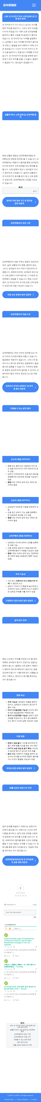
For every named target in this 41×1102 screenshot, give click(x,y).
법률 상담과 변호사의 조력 (22, 1045)
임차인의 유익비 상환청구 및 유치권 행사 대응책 (19, 387)
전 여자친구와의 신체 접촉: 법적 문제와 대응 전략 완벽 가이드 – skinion (20, 988)
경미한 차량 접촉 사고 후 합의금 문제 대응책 (19, 202)
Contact (34, 1099)
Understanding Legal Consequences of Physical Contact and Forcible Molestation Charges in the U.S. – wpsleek (19, 942)
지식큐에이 (9, 5)
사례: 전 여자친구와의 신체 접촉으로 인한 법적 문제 (22, 1026)
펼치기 (35, 191)
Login (34, 904)
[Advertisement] (20, 81)
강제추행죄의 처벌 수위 (22, 1037)
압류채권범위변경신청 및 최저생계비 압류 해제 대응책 (19, 861)
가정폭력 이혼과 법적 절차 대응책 (19, 600)
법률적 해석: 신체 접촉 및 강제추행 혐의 (22, 1030)
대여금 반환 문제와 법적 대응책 (19, 768)
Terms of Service (22, 1099)
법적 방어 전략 (22, 1042)
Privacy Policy (9, 1099)
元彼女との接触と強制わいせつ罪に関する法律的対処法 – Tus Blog (20, 966)
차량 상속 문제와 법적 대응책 (19, 294)
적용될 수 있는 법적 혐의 (22, 1040)
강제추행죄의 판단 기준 (22, 1034)
